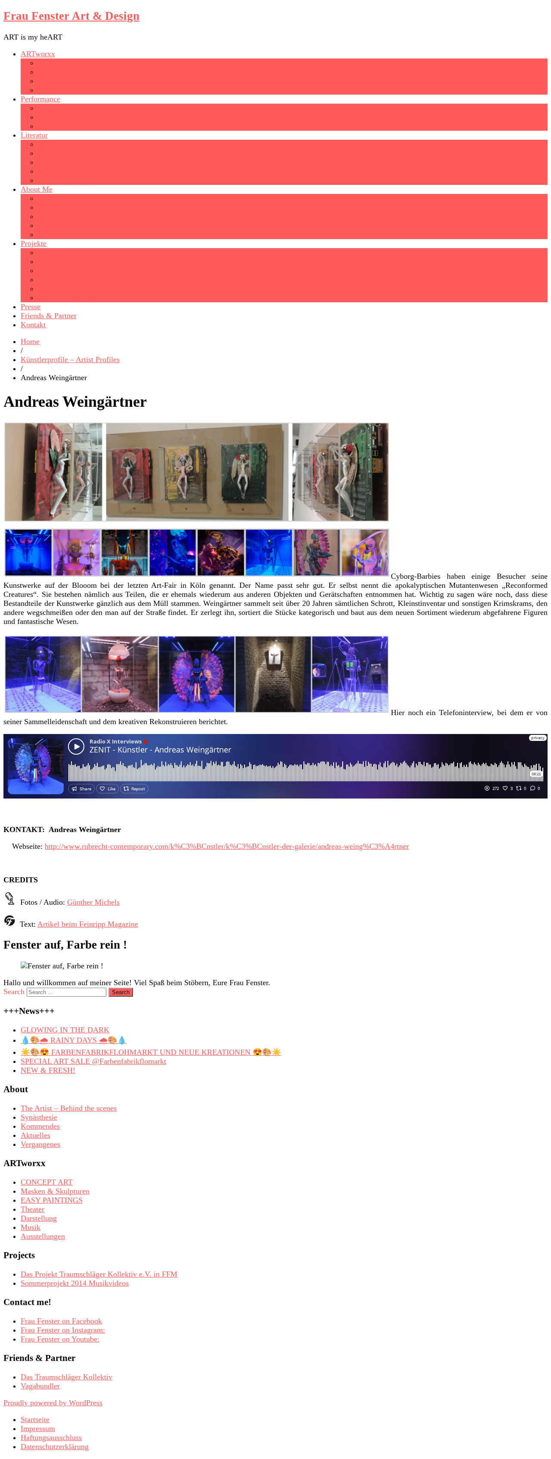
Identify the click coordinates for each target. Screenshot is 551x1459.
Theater (50, 117)
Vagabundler (40, 1386)
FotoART (52, 81)
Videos (48, 108)
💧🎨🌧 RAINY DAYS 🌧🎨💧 (74, 1040)
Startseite (35, 1419)
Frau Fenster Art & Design (71, 15)
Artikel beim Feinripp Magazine (87, 924)
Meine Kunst (58, 207)
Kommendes (40, 1126)
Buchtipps (53, 171)
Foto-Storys (56, 153)
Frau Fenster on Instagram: (63, 1330)
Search (14, 991)
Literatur (34, 135)
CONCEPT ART (64, 62)
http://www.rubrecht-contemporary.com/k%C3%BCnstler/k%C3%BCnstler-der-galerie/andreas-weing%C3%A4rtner (227, 846)
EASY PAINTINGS (69, 72)
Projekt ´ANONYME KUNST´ (86, 270)
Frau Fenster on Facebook (61, 1321)
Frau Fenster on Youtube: (60, 1339)
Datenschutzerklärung (55, 1446)
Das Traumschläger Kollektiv (66, 1377)
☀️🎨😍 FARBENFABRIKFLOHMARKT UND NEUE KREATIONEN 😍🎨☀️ (151, 1052)
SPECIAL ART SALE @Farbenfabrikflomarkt (93, 1061)
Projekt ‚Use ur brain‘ (72, 261)
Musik (48, 126)
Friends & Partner (49, 315)
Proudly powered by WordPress (52, 1402)
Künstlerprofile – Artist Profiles (70, 359)
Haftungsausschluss (51, 1437)
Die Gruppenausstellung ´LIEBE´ (90, 252)
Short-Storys (57, 162)
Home (30, 341)
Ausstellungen (60, 198)
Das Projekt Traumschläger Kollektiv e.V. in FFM (99, 1274)
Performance (40, 99)
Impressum (38, 1428)
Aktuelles (35, 1135)
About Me (37, 189)
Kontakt (33, 324)
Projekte (33, 243)
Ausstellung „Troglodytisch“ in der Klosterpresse (115, 288)
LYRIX (49, 144)
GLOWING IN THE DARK (65, 1030)
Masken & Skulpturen (72, 90)
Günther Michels (93, 902)
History (49, 216)
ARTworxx (38, 53)
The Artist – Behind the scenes (69, 1108)
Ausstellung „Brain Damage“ (83, 279)
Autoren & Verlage (67, 180)
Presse (30, 306)
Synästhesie (56, 234)
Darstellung (39, 1218)
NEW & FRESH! (48, 1070)
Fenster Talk (57, 225)
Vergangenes (40, 1144)
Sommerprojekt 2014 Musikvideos (92, 297)
